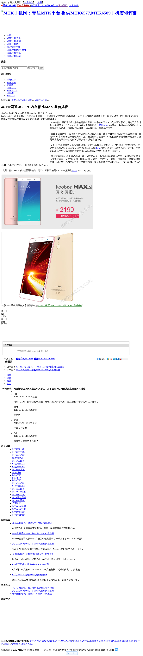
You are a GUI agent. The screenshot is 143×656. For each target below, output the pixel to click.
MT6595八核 (18, 455)
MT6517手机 (18, 494)
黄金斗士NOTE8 (80, 641)
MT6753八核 (18, 469)
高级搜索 (35, 5)
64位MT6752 (18, 486)
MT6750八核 (41, 100)
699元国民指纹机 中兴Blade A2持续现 (30, 564)
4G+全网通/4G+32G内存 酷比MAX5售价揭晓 (60, 305)
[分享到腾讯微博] (114, 359)
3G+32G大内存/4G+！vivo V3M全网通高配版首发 (40, 367)
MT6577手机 (18, 449)
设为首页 (62, 5)
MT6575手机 (18, 452)
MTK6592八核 (19, 506)
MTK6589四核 (19, 492)
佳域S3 (92, 641)
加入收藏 (73, 5)
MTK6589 (11, 82)
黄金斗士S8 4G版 (37, 641)
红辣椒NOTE (112, 641)
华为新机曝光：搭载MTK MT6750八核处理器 (38, 369)
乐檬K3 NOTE (53, 641)
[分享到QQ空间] (108, 359)
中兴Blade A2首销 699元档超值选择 (29, 574)
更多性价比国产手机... (22, 644)
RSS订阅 (53, 5)
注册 (39, 2)
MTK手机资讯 (25, 100)
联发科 (10, 85)
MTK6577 (11, 88)
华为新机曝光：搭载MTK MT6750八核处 (32, 523)
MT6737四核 (18, 515)
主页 (13, 100)
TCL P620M (66, 641)
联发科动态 (17, 458)
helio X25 (16, 480)
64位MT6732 (18, 464)
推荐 (9, 380)
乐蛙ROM (11, 80)
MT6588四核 (18, 489)
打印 (9, 383)
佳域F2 (7, 644)
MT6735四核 (18, 461)
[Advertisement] (52, 25)
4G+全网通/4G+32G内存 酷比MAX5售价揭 (33, 533)
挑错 (9, 378)
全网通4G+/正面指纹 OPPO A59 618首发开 (33, 554)
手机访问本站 (9, 5)
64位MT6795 (18, 466)
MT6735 (11, 95)
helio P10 (16, 478)
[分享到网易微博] (120, 359)
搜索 (41, 68)
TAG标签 (44, 5)
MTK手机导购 (19, 497)
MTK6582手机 (19, 509)
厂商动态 (16, 503)
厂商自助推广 (23, 5)
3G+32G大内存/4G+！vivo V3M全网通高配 (33, 544)
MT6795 (11, 93)
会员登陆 (28, 2)
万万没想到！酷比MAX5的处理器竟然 (32, 351)
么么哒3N (101, 641)
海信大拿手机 (126, 641)
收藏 (9, 375)
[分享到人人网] (117, 359)
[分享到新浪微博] (111, 359)
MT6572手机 (18, 500)
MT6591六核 (18, 512)
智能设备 (16, 472)
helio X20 (16, 475)
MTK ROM (12, 90)
